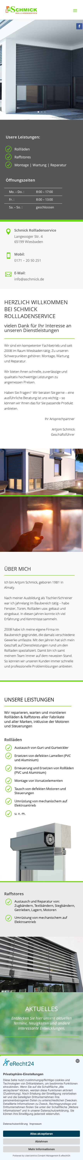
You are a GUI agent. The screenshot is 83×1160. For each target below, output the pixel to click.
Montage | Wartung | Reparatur (40, 165)
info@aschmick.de (29, 279)
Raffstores (22, 157)
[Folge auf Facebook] (79, 26)
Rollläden (22, 149)
